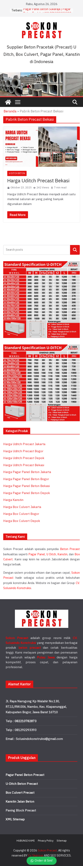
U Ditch (51, 554)
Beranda (10, 111)
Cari (75, 249)
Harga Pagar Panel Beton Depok (26, 493)
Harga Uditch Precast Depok (23, 458)
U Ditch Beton (17, 173)
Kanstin (62, 554)
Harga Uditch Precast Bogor (23, 451)
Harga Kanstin (13, 500)
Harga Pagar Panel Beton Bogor (26, 479)
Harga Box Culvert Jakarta (22, 507)
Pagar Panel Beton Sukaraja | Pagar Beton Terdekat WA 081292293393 (47, 12)
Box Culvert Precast (20, 792)
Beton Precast (70, 549)
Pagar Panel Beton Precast (25, 775)
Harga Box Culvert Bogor (21, 514)
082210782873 (25, 721)
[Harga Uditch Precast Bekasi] (41, 147)
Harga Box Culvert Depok (21, 521)
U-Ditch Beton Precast (22, 784)
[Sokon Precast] (8, 102)
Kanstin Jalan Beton (20, 801)
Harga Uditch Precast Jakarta (24, 444)
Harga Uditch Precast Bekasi (38, 181)
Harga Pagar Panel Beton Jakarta (27, 472)
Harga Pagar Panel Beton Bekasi (26, 486)
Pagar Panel (36, 554)
